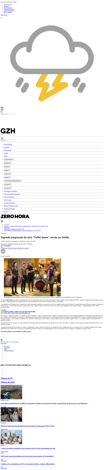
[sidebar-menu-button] (2, 108)
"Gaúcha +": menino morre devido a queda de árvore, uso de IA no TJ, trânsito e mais (26, 226)
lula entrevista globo (9, 9)
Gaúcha (6, 153)
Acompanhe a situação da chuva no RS (14, 229)
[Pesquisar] (2, 138)
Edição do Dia (7, 150)
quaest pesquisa (8, 7)
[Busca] (2, 110)
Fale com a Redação (9, 197)
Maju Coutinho (8, 12)
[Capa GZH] (52, 117)
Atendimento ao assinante (10, 191)
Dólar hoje (6, 227)
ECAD (6, 211)
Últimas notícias (8, 144)
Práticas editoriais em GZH (11, 205)
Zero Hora (6, 147)
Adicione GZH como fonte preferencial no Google (16, 248)
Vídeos (6, 156)
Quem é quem (7, 200)
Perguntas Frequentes (9, 208)
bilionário (6, 6)
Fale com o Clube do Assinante (12, 194)
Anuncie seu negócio (9, 203)
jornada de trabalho (9, 10)
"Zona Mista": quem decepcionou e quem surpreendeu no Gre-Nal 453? (22, 230)
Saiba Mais (3, 343)
